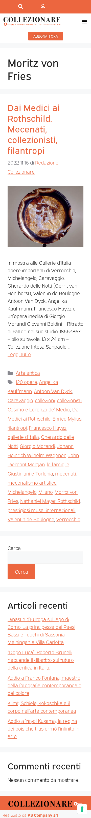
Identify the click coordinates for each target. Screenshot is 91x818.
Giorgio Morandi (37, 445)
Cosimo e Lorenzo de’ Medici (39, 409)
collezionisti (69, 400)
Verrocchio (68, 519)
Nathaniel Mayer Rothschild (50, 500)
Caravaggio (20, 400)
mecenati (65, 473)
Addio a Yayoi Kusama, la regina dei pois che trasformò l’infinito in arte (43, 728)
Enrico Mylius (67, 418)
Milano (45, 491)
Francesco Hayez (47, 427)
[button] (84, 21)
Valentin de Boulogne (31, 519)
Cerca (14, 547)
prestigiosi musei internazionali (41, 510)
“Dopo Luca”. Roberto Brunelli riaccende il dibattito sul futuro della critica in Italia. (41, 660)
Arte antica (28, 372)
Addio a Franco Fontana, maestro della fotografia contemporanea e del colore (44, 685)
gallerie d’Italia (23, 436)
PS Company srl (43, 815)
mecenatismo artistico (32, 482)
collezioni (45, 400)
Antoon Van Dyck (53, 391)
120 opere (26, 381)
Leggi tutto (19, 354)
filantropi (17, 427)
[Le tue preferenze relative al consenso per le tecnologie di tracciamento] (82, 809)
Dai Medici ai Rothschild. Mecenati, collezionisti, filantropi (34, 128)
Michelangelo (22, 491)
